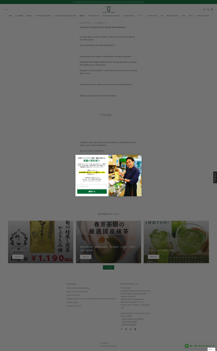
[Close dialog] (139, 156)
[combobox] (211, 349)
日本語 (210, 349)
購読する (92, 191)
